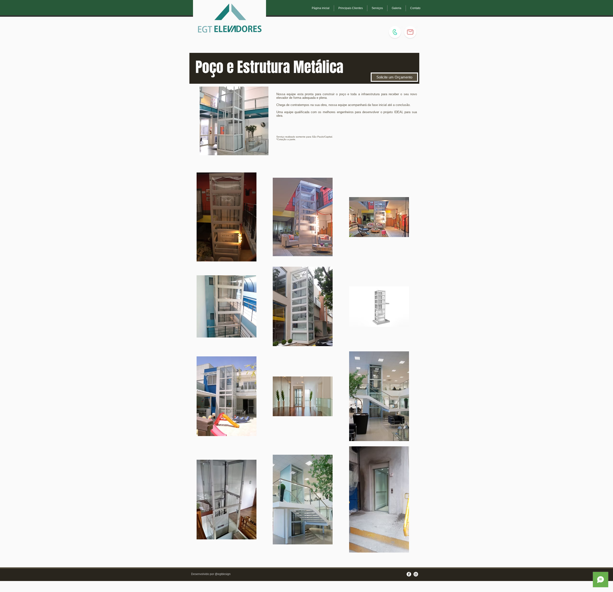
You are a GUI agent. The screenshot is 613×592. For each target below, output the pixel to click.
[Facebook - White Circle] (409, 574)
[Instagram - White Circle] (416, 574)
